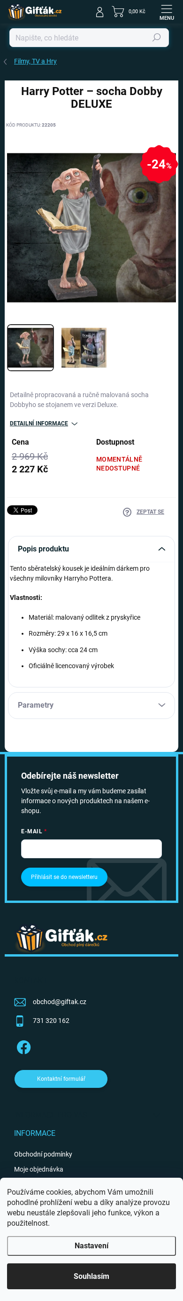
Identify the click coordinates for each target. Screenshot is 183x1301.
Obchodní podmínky (43, 1154)
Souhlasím (91, 1276)
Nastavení (91, 1245)
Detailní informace (39, 423)
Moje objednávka (38, 1169)
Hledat (156, 37)
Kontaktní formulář (61, 1079)
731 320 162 (51, 1020)
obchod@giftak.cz (59, 1002)
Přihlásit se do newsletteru (64, 877)
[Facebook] (22, 1045)
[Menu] (166, 12)
